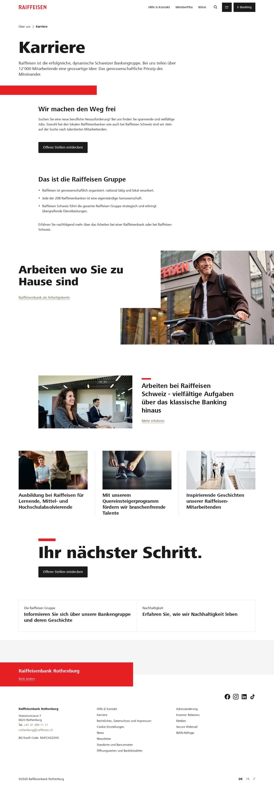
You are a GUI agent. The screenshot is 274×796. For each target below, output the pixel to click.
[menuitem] (159, 7)
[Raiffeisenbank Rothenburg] (32, 7)
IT (254, 779)
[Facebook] (227, 696)
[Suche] (215, 7)
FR (247, 779)
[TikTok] (252, 696)
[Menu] (227, 7)
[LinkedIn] (244, 696)
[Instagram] (236, 696)
